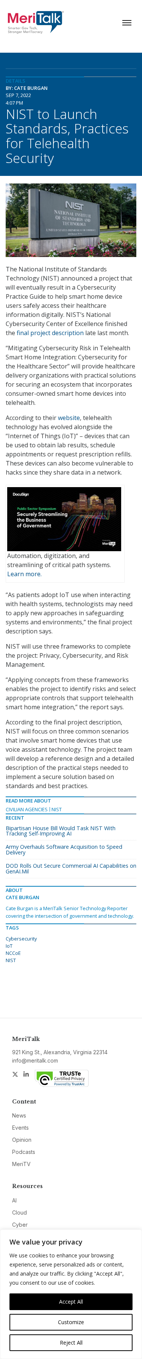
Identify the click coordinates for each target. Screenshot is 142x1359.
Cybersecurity (21, 938)
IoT (9, 945)
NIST (56, 809)
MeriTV (21, 1164)
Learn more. (24, 574)
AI (14, 1200)
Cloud (19, 1212)
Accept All (71, 1301)
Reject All (71, 1342)
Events (20, 1127)
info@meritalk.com (35, 1060)
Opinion (21, 1139)
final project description (50, 333)
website (69, 418)
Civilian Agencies (27, 809)
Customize (71, 1322)
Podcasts (23, 1152)
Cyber (20, 1224)
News (19, 1115)
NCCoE (13, 953)
